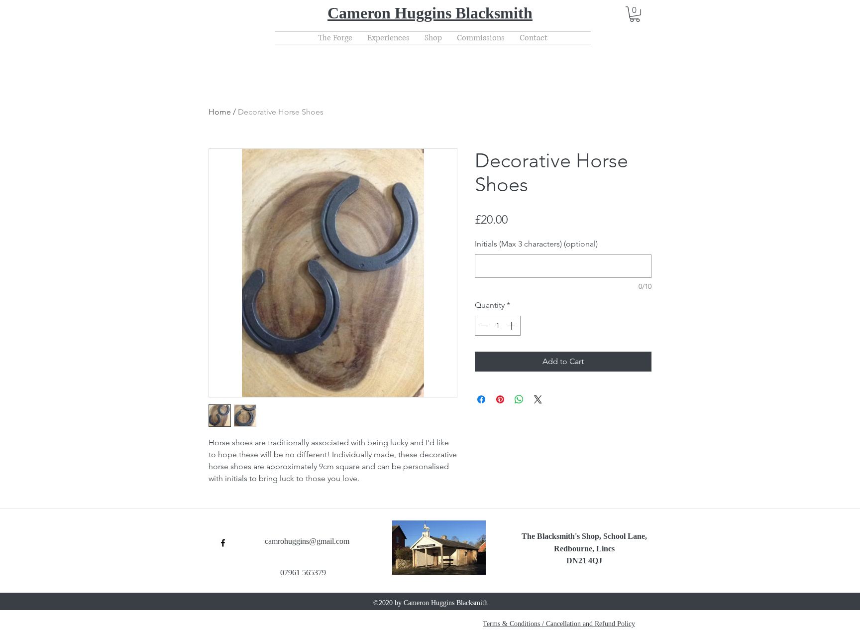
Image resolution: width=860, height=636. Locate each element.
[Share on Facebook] (481, 399)
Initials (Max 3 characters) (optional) (536, 244)
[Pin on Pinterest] (500, 399)
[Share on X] (538, 399)
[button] (635, 14)
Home (220, 112)
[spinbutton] (497, 325)
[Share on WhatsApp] (519, 399)
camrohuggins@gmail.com (307, 541)
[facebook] (223, 543)
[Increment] (512, 325)
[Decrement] (483, 325)
